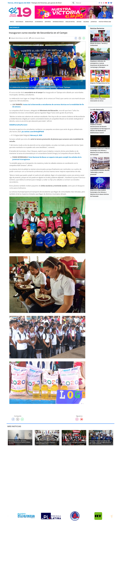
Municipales (29, 21)
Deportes (48, 21)
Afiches (79, 21)
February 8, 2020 (36, 135)
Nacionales (19, 21)
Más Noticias (14, 426)
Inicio (12, 21)
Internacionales (58, 21)
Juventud (94, 21)
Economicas (39, 21)
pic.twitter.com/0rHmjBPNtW (33, 132)
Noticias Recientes (97, 28)
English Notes (70, 21)
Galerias (86, 21)
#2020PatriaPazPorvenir (18, 125)
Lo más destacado (97, 110)
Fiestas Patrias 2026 (105, 21)
